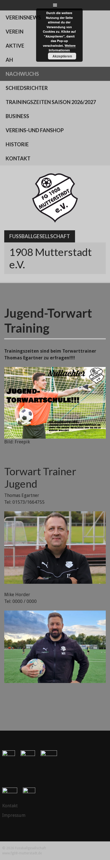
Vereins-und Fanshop (35, 130)
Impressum (13, 815)
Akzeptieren (62, 56)
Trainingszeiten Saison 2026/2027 (51, 102)
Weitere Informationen (62, 47)
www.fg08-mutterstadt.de (22, 853)
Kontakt (18, 158)
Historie (17, 144)
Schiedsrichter (27, 88)
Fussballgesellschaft (39, 236)
